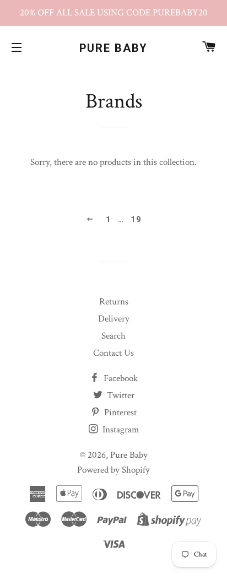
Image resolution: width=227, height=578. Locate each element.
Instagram (119, 430)
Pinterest (119, 412)
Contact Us (113, 353)
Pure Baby (113, 48)
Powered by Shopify (113, 470)
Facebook (119, 378)
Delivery (113, 319)
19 (136, 219)
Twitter (119, 395)
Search (113, 336)
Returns (113, 302)
